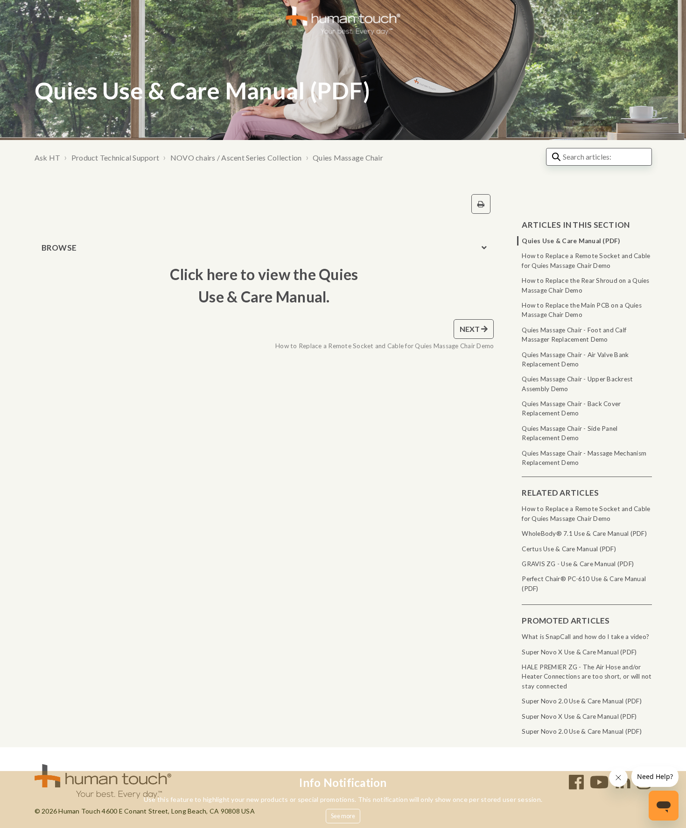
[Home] (343, 20)
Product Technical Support (115, 157)
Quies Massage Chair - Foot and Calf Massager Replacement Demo (574, 334)
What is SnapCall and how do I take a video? (585, 636)
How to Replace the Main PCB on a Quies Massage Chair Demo (582, 310)
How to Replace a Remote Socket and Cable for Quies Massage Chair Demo (586, 260)
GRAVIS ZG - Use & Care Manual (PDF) (578, 564)
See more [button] (343, 816)
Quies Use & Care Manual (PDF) (571, 241)
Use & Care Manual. (264, 297)
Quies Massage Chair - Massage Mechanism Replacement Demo (584, 457)
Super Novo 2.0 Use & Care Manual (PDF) (582, 701)
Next (471, 328)
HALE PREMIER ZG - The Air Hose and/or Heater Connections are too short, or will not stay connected (586, 676)
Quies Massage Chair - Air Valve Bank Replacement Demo (575, 359)
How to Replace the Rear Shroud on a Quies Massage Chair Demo (585, 285)
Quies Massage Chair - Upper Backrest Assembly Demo (577, 383)
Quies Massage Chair (348, 157)
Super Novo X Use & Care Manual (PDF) (579, 652)
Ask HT (48, 157)
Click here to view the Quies (264, 274)
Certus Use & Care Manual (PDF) (569, 549)
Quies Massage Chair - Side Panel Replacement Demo (569, 433)
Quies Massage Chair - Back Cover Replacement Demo (571, 408)
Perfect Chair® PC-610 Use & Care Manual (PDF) (584, 583)
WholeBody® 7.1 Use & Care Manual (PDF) (584, 533)
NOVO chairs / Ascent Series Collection (236, 157)
